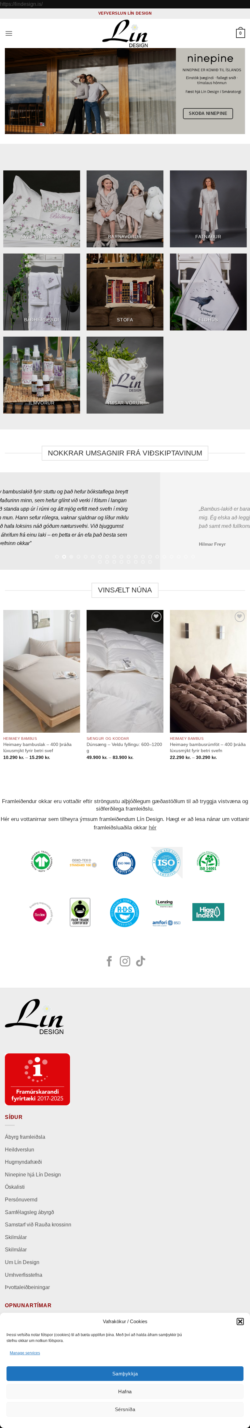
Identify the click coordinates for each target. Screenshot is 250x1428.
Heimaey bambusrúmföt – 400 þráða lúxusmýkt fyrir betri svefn (208, 747)
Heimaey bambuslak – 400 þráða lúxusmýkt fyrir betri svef (37, 747)
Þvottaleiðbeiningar (27, 1287)
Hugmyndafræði (23, 1162)
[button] (240, 1321)
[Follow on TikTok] (140, 962)
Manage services (25, 1353)
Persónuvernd (21, 1199)
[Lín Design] (125, 33)
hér (153, 828)
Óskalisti (15, 1187)
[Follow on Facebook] (109, 962)
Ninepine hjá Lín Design (33, 1174)
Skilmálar (16, 1237)
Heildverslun (19, 1149)
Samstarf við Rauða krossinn (38, 1224)
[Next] (237, 521)
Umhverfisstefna (23, 1275)
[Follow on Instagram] (125, 962)
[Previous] (13, 521)
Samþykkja (125, 1373)
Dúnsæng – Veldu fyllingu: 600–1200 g (124, 747)
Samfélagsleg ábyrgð (30, 1212)
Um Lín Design (22, 1262)
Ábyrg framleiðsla (25, 1137)
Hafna (125, 1391)
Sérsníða (125, 1409)
